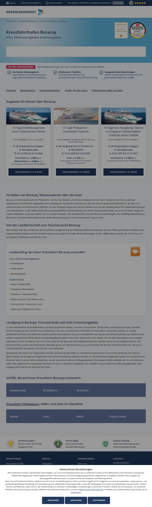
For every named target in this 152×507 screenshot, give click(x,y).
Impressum (76, 492)
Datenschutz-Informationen (91, 489)
